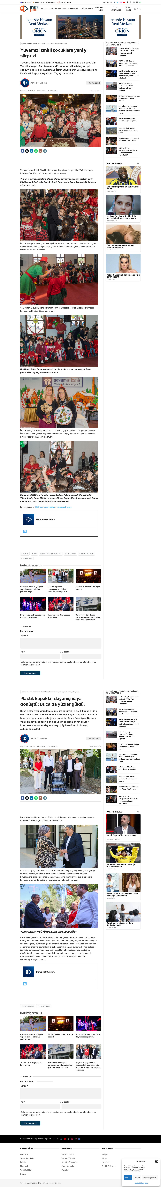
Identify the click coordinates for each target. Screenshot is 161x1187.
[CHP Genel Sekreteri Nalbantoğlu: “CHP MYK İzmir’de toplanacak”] (111, 66)
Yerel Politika (25, 1170)
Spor (90, 9)
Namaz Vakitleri (68, 1158)
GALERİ (26, 2)
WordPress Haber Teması (50, 1183)
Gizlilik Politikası (139, 1183)
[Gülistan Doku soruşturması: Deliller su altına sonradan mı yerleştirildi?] (111, 154)
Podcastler (55, 9)
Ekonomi (74, 9)
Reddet (137, 1178)
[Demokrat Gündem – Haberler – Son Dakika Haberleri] (29, 11)
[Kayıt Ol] (135, 8)
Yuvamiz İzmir (27, 558)
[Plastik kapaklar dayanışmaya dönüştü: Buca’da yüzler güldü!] (60, 576)
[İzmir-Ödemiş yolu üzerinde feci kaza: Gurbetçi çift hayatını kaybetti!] (111, 89)
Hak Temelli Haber (100, 8)
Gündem (65, 9)
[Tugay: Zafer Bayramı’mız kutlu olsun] (60, 604)
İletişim (105, 1154)
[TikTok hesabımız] (127, 2)
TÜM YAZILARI (93, 83)
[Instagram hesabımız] (120, 2)
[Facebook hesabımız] (114, 2)
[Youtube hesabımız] (124, 2)
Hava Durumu (68, 1154)
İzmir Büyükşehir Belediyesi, (51, 553)
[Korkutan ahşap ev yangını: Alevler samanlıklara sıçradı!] (111, 101)
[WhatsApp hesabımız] (140, 2)
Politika (83, 9)
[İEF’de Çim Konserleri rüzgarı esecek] (88, 576)
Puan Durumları (68, 1166)
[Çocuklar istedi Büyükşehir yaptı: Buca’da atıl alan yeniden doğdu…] (33, 576)
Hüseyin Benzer (44, 1006)
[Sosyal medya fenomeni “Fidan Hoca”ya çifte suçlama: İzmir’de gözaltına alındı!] (111, 112)
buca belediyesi (28, 1006)
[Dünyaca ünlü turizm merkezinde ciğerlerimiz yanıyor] (111, 134)
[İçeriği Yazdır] (45, 151)
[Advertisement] (60, 161)
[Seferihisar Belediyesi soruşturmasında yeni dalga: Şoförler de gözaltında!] (88, 604)
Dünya (23, 1174)
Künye (146, 1183)
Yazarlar (105, 1162)
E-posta (66, 652)
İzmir (35, 553)
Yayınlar (65, 1170)
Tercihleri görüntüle (150, 1178)
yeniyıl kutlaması (87, 553)
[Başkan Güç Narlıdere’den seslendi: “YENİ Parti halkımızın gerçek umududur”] (111, 54)
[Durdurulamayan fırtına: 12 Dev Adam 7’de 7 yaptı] (111, 144)
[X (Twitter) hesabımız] (117, 2)
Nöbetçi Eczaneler (70, 1162)
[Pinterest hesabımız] (130, 2)
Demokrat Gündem (38, 83)
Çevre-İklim (129, 8)
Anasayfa (45, 9)
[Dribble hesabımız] (134, 2)
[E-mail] (25, 532)
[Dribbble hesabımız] (76, 1139)
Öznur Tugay (71, 553)
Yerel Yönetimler (116, 8)
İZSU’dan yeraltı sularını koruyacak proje (53, 507)
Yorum (24, 636)
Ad (23, 652)
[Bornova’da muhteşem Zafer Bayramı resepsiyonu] (33, 604)
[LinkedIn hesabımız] (137, 2)
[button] (157, 1161)
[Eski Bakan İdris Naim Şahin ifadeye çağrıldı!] (111, 124)
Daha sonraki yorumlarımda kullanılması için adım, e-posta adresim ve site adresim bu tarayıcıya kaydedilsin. (58, 663)
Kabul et (128, 1178)
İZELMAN (25, 553)
